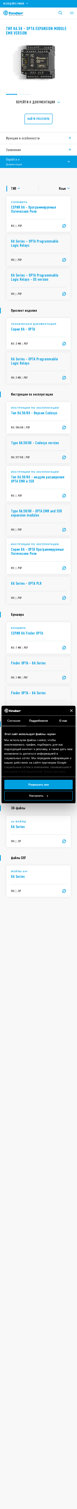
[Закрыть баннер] (71, 710)
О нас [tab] (63, 720)
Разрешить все (38, 784)
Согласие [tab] (13, 720)
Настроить (36, 795)
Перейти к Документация (35, 102)
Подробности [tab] (38, 720)
